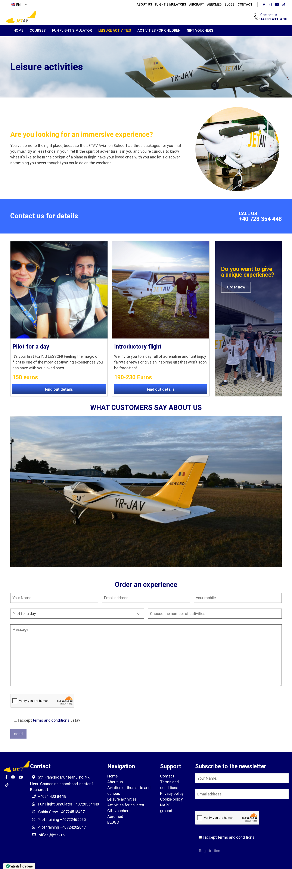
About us (144, 4)
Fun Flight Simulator (72, 30)
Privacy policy (172, 793)
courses (38, 30)
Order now (236, 287)
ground (166, 810)
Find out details (59, 389)
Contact (245, 4)
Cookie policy (171, 799)
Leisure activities (114, 30)
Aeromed (115, 816)
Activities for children (158, 30)
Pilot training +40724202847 (61, 827)
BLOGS (229, 4)
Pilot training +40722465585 (61, 819)
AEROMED (214, 4)
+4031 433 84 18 (52, 796)
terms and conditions (51, 720)
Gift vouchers (200, 30)
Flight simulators (170, 4)
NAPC (165, 805)
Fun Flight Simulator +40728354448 (68, 804)
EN (18, 5)
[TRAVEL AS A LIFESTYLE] (21, 17)
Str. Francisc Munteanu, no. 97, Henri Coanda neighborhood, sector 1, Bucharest (62, 783)
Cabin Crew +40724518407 (61, 812)
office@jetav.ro (52, 835)
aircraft (196, 4)
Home (18, 30)
